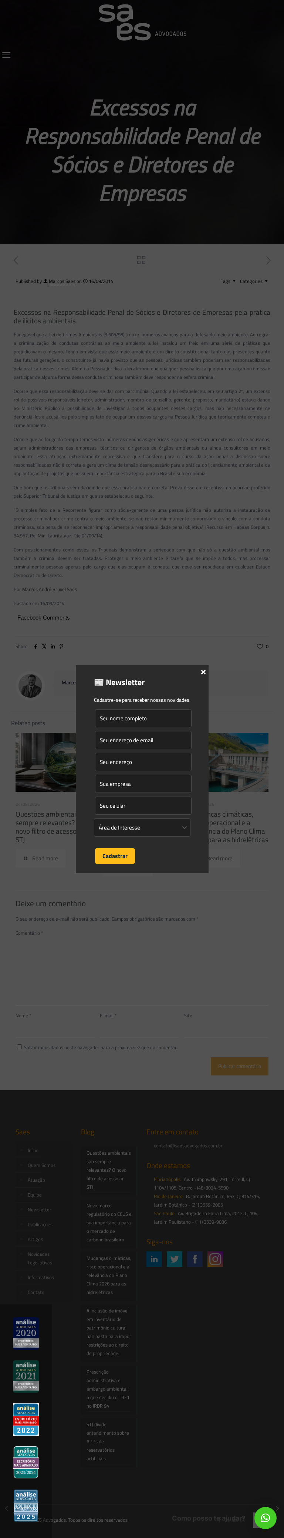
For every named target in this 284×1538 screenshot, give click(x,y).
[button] (265, 1518)
